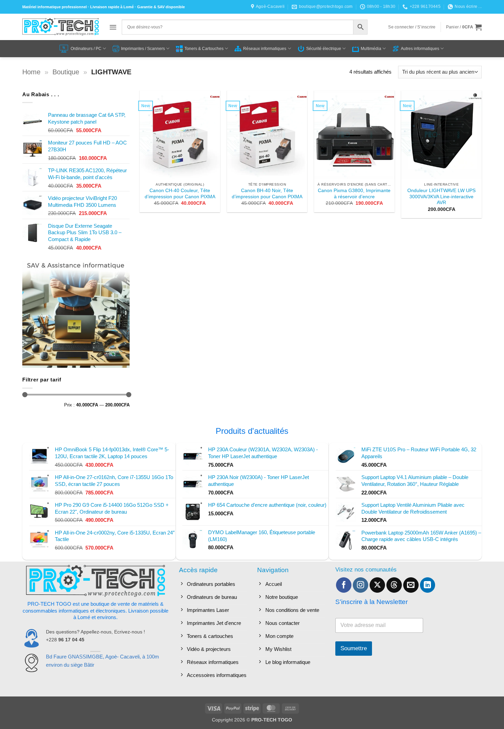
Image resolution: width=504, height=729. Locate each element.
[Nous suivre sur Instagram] (360, 585)
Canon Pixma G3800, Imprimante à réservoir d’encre (354, 193)
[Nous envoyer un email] (411, 585)
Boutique (65, 72)
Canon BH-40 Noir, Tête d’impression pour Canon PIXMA (267, 193)
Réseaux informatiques (264, 48)
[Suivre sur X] (377, 585)
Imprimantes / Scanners (143, 48)
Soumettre (353, 648)
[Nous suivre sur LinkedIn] (427, 585)
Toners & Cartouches (204, 48)
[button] (113, 27)
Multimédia (371, 48)
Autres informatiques (420, 48)
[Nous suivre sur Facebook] (343, 585)
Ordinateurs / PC (86, 48)
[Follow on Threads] (394, 585)
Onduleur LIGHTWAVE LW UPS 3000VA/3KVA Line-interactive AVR (441, 196)
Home (31, 72)
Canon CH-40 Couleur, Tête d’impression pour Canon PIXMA (180, 193)
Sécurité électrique (323, 48)
